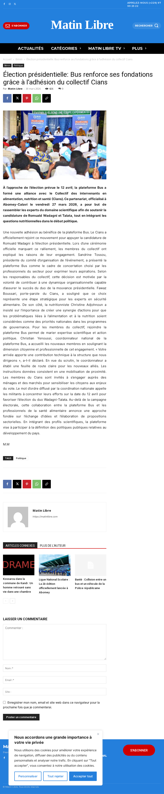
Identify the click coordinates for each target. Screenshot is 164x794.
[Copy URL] (46, 98)
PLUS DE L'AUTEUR (53, 545)
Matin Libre (15, 88)
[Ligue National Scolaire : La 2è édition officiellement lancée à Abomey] (54, 565)
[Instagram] (9, 4)
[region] (55, 757)
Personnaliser (27, 776)
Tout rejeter (55, 776)
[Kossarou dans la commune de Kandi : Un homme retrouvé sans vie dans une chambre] (18, 564)
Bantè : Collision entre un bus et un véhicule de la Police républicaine (90, 584)
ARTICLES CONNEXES (20, 545)
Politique (18, 65)
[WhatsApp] (36, 98)
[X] (15, 4)
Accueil (7, 59)
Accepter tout (83, 776)
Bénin (19, 59)
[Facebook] (4, 4)
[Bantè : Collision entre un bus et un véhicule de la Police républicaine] (90, 565)
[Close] (98, 734)
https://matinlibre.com (45, 516)
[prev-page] (5, 601)
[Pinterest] (27, 98)
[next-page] (12, 601)
